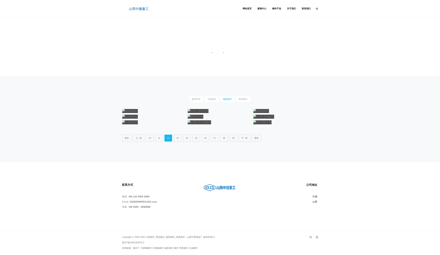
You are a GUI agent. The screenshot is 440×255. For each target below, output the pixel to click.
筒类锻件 (243, 99)
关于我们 (291, 8)
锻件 (176, 248)
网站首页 (247, 8)
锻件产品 (276, 8)
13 (177, 138)
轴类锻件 (229, 52)
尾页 (256, 138)
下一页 (244, 138)
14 (187, 138)
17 (214, 138)
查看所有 (196, 99)
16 (205, 138)
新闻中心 (261, 8)
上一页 (139, 138)
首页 (208, 52)
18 (224, 138)
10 (150, 138)
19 (233, 138)
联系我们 (306, 8)
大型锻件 (211, 99)
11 (159, 138)
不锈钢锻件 (146, 248)
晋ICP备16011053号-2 (133, 242)
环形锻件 (183, 248)
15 (196, 138)
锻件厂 (136, 248)
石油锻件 (193, 248)
